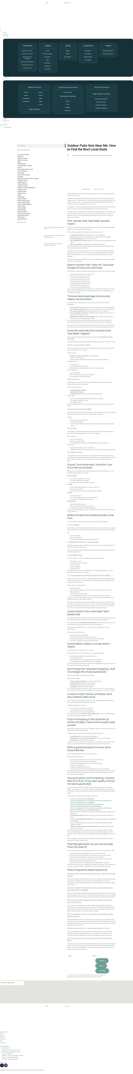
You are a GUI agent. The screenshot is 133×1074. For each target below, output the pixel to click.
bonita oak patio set (82, 254)
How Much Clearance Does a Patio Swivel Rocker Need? (53, 244)
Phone (5, 124)
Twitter (101, 965)
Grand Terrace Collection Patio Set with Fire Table (101, 606)
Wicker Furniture (34, 87)
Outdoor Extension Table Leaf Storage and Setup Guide (54, 236)
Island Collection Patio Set (95, 688)
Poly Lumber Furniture (101, 94)
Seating (48, 45)
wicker (82, 799)
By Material (27, 45)
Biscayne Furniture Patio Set (89, 627)
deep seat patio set (91, 251)
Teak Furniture (34, 109)
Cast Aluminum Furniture (68, 87)
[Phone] (2, 125)
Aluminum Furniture (68, 96)
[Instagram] (2, 1065)
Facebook (102, 960)
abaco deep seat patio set (81, 252)
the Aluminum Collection (75, 607)
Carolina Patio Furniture (91, 302)
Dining (68, 45)
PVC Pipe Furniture (102, 87)
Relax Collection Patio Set (81, 690)
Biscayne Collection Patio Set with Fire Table (83, 604)
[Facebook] (6, 1065)
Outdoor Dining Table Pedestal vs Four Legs (54, 228)
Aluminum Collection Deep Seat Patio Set (101, 590)
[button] (66, 29)
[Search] (65, 146)
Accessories (88, 45)
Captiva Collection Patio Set (85, 580)
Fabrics (108, 45)
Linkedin (102, 971)
